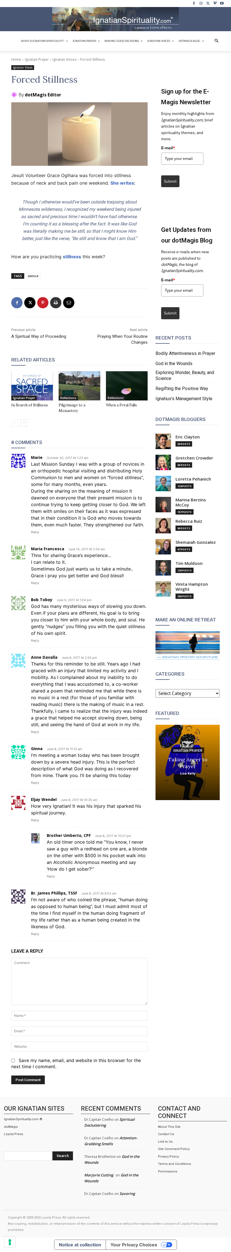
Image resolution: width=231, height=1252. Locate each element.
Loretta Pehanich (193, 479)
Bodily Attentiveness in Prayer (185, 353)
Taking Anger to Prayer (187, 762)
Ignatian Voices (64, 59)
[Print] (55, 302)
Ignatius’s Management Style (184, 398)
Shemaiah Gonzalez (196, 542)
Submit (170, 181)
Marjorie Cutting (98, 1175)
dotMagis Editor (43, 95)
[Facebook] (194, 3)
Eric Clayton (188, 437)
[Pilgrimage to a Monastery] (79, 385)
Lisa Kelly (188, 773)
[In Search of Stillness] (32, 385)
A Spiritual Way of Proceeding (38, 336)
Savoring (127, 1193)
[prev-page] (14, 423)
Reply (35, 532)
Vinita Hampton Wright (192, 586)
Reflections (68, 398)
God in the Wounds (174, 363)
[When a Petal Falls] (127, 385)
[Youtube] (221, 3)
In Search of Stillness (29, 405)
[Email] (68, 302)
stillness (72, 256)
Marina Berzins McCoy (191, 502)
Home (16, 59)
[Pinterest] (42, 302)
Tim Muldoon (189, 563)
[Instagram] (201, 3)
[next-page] (23, 423)
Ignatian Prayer (37, 59)
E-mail (168, 147)
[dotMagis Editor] (15, 95)
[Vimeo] (215, 3)
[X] (208, 3)
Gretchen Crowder (194, 458)
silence (33, 276)
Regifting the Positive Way (182, 388)
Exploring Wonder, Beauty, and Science (185, 375)
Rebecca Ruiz (189, 521)
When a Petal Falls (121, 405)
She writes (122, 183)
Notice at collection (80, 1245)
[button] (217, 41)
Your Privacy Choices (133, 1245)
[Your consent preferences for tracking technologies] (10, 1242)
